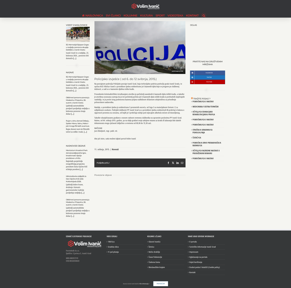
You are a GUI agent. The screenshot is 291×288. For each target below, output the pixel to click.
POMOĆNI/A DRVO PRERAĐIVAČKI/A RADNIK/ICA (207, 144)
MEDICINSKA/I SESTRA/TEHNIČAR (205, 106)
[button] (203, 15)
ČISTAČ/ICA (197, 137)
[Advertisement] (207, 41)
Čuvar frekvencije (155, 257)
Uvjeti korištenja (195, 262)
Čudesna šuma (154, 262)
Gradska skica (113, 247)
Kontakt (192, 272)
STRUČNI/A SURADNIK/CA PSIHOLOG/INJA (202, 131)
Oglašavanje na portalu (198, 257)
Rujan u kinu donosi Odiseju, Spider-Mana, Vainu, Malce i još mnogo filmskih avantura (77, 123)
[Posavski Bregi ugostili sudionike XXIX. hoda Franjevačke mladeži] (140, 182)
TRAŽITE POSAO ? (201, 98)
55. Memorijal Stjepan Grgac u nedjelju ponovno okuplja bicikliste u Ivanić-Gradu (77, 47)
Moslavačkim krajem (157, 267)
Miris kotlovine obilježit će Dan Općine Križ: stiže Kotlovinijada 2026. (76, 179)
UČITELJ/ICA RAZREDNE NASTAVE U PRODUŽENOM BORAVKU (206, 152)
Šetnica (151, 247)
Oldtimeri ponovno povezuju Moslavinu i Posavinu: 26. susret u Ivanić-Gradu (77, 100)
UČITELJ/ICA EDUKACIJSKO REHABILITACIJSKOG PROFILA (204, 113)
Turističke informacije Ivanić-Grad (202, 247)
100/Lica (111, 241)
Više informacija (144, 284)
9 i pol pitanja (113, 252)
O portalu (193, 241)
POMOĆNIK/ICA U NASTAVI (203, 101)
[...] (74, 58)
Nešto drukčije (154, 252)
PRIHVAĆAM (161, 284)
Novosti (115, 149)
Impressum (193, 252)
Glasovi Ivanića (154, 241)
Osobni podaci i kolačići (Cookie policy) (204, 267)
